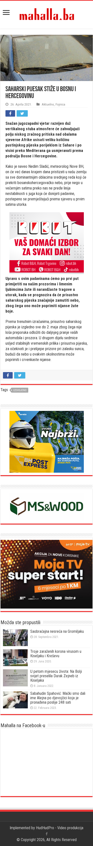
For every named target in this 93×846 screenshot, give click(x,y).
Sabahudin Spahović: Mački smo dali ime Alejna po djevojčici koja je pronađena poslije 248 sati (57, 698)
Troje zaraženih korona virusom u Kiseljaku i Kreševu (55, 653)
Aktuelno (48, 104)
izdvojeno (20, 390)
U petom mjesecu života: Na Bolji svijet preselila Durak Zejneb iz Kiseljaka (56, 676)
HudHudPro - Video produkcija (59, 827)
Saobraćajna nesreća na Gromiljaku (57, 631)
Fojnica (60, 104)
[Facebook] (46, 834)
